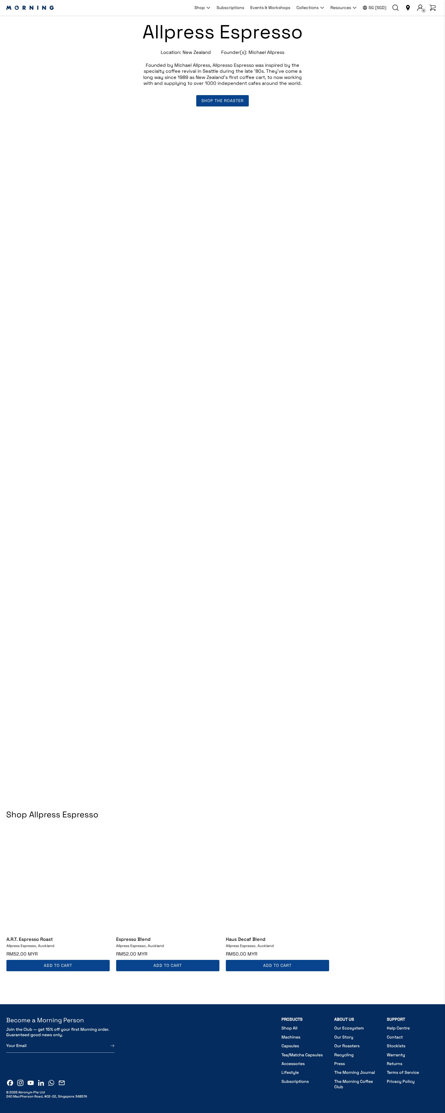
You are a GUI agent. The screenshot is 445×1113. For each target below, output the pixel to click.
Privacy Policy (401, 1081)
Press (339, 1063)
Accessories (293, 1063)
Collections (307, 7)
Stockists (396, 1046)
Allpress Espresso (30, 945)
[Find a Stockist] (408, 8)
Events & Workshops (270, 7)
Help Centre (398, 1028)
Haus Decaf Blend (246, 939)
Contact (395, 1037)
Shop (199, 7)
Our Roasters (347, 1046)
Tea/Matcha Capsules (302, 1055)
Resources (340, 7)
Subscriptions (230, 7)
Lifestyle (290, 1072)
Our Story (343, 1037)
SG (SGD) (377, 7)
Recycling (344, 1055)
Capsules (290, 1046)
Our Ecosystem (349, 1028)
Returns (394, 1063)
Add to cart (58, 965)
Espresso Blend (133, 939)
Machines (290, 1037)
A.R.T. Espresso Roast (29, 939)
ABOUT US (344, 1019)
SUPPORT (396, 1019)
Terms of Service (403, 1072)
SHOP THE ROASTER (222, 100)
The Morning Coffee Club (353, 1084)
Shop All (289, 1028)
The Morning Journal (354, 1072)
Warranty (396, 1055)
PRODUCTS (292, 1019)
